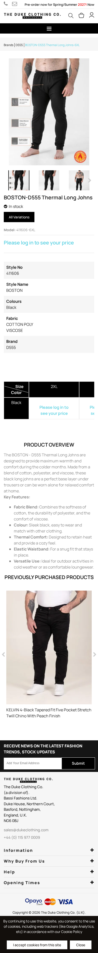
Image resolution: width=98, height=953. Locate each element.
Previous (9, 180)
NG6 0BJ (11, 820)
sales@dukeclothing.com (15, 3)
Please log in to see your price (39, 242)
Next (89, 180)
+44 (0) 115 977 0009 (8, 3)
